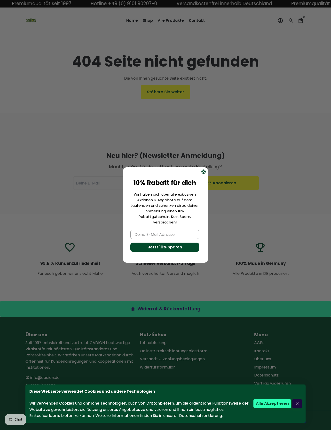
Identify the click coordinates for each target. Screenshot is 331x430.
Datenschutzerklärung (200, 415)
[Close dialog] (203, 171)
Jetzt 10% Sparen (165, 247)
